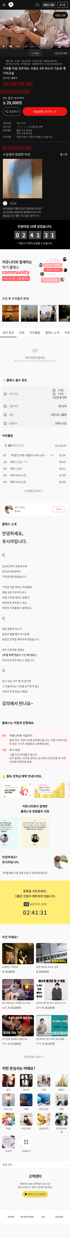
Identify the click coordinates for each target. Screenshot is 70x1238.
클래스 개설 (49, 4)
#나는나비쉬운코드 (53, 64)
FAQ (43, 1216)
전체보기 (26, 1151)
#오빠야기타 (37, 64)
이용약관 (11, 1216)
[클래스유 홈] (11, 5)
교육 (44, 1089)
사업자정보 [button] (59, 1216)
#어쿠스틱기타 (12, 64)
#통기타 (9, 61)
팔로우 (14, 78)
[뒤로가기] (4, 4)
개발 (26, 1109)
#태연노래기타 (50, 61)
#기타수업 (37, 61)
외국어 (26, 1089)
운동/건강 (44, 1109)
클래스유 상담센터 (37, 1194)
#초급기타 (26, 61)
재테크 (61, 1089)
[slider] (39, 46)
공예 (61, 1109)
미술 (8, 1128)
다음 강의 (59, 53)
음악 (8, 1089)
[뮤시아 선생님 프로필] (60, 861)
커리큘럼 (35, 53)
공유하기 (14, 111)
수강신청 (44, 111)
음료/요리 (44, 1128)
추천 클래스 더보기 (33, 1056)
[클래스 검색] (37, 5)
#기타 (17, 61)
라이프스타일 (61, 1130)
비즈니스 (8, 1109)
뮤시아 (6, 78)
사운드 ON (60, 15)
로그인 (63, 4)
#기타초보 (25, 64)
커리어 (8, 1151)
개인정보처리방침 (27, 1216)
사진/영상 (26, 1128)
